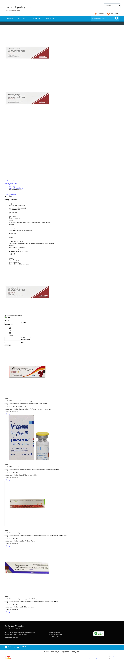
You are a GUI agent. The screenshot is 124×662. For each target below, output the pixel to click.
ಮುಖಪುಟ (10, 18)
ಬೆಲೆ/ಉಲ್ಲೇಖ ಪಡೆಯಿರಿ (10, 194)
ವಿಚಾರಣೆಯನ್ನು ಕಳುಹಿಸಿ (12, 181)
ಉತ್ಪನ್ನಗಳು (12, 186)
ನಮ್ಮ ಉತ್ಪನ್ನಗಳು (36, 18)
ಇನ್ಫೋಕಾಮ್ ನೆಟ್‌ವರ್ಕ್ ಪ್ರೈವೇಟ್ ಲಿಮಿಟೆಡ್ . (95, 658)
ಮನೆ (10, 184)
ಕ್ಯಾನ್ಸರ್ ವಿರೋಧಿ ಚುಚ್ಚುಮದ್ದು (16, 188)
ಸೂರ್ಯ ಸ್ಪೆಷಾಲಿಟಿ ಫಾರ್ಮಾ (18, 9)
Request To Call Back (11, 183)
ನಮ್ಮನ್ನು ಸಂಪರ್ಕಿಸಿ (50, 18)
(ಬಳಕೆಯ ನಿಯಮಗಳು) (117, 656)
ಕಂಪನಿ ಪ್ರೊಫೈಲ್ (22, 18)
